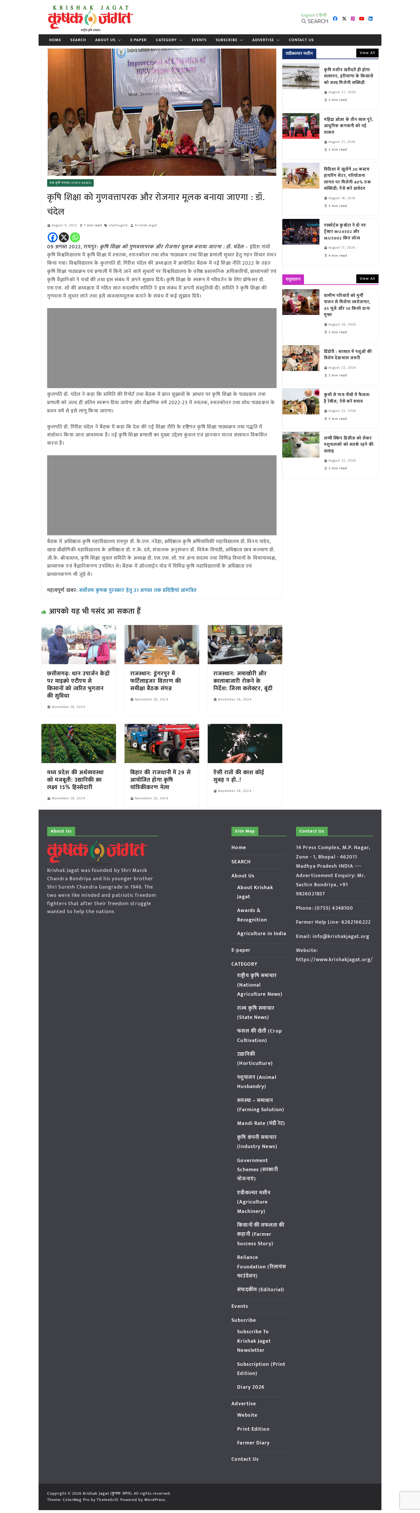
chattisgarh (118, 225)
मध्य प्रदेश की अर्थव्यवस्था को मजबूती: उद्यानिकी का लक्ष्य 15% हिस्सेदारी (75, 780)
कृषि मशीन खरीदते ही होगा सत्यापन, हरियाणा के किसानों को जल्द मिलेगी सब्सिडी (349, 76)
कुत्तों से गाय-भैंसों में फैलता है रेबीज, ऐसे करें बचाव (347, 398)
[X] (64, 237)
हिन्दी (323, 15)
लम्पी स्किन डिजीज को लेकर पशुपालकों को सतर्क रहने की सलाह (349, 445)
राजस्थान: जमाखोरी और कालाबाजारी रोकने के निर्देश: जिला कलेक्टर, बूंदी (243, 681)
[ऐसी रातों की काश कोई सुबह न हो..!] (245, 728)
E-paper (138, 40)
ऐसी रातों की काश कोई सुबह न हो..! (238, 776)
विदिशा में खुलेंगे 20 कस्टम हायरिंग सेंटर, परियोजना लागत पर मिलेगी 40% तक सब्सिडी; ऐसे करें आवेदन (347, 179)
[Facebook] (53, 237)
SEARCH (78, 40)
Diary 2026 (251, 1387)
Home (55, 40)
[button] (118, 40)
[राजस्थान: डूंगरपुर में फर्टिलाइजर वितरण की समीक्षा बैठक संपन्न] (162, 629)
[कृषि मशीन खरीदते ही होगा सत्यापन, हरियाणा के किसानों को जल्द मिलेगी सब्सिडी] (300, 86)
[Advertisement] (162, 348)
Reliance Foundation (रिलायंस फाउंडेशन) (261, 1266)
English (308, 15)
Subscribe (226, 40)
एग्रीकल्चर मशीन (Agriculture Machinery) (254, 1202)
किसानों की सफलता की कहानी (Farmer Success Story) (260, 1234)
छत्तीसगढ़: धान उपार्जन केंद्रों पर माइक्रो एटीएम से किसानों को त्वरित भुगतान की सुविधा (78, 685)
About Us (105, 40)
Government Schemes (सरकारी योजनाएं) (257, 1169)
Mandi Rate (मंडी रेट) (261, 1123)
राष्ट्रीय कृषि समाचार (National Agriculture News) (260, 985)
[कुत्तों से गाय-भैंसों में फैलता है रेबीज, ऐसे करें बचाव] (300, 408)
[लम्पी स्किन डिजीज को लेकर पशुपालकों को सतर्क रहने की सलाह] (300, 455)
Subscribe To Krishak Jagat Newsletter (254, 1341)
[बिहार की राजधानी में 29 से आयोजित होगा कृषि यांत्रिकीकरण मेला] (162, 728)
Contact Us (301, 40)
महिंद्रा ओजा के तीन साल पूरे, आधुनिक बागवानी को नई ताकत (348, 126)
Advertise (263, 40)
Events (199, 40)
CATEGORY (166, 40)
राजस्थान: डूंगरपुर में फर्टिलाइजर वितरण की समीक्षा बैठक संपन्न (155, 681)
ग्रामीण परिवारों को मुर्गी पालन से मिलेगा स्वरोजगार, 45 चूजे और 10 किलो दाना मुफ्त (347, 305)
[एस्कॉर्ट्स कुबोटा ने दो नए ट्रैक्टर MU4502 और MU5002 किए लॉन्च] (300, 242)
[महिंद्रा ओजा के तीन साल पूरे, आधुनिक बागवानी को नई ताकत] (300, 136)
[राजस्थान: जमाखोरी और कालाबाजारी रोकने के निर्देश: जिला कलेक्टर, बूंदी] (245, 629)
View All (367, 52)
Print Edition (253, 1429)
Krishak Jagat (146, 225)
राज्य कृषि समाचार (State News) (70, 183)
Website (247, 1415)
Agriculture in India (261, 933)
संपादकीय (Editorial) (260, 1290)
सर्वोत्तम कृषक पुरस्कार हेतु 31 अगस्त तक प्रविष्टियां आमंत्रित (138, 590)
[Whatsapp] (75, 237)
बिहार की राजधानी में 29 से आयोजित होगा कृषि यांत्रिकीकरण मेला (160, 780)
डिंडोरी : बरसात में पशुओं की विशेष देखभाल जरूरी (348, 355)
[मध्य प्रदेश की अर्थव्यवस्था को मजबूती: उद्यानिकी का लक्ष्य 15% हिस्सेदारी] (78, 728)
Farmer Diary (253, 1443)
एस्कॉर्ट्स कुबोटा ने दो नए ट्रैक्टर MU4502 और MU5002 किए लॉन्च (345, 232)
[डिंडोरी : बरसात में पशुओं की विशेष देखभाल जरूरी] (300, 365)
